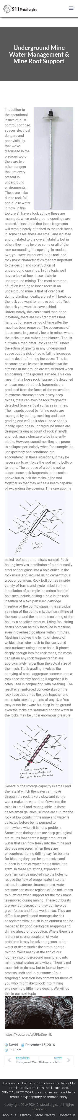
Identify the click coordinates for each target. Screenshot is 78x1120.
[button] (71, 7)
